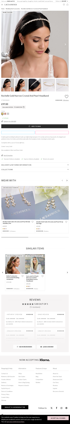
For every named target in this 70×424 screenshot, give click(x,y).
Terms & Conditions (7, 391)
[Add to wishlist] (32, 222)
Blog (37, 376)
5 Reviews (66, 100)
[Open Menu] (2, 5)
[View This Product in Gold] (2, 114)
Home (2, 8)
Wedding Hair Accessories (13, 8)
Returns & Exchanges (7, 385)
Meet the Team (57, 376)
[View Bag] (67, 5)
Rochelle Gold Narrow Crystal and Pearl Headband (34, 8)
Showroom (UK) (57, 379)
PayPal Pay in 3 (5, 388)
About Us (55, 373)
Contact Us (4, 373)
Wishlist (38, 382)
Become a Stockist (58, 391)
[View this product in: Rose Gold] (4, 228)
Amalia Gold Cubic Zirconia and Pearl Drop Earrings (49, 222)
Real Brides (39, 373)
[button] (4, 44)
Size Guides (21, 376)
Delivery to (61, 1)
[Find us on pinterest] (66, 408)
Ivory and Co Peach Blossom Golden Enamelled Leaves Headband (32, 278)
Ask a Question (8, 155)
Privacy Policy (5, 394)
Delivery (3, 382)
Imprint (55, 388)
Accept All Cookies (58, 418)
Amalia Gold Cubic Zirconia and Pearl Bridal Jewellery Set (16, 222)
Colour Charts (22, 379)
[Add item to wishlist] (66, 96)
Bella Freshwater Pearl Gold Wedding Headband (12, 277)
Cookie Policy (5, 397)
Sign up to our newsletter (15, 407)
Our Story (56, 382)
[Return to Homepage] (11, 4)
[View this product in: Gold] (3, 228)
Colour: (3, 111)
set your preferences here (15, 422)
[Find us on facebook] (56, 408)
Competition (39, 379)
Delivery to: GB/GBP (10, 121)
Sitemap (3, 400)
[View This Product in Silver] (8, 114)
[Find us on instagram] (61, 408)
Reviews (55, 385)
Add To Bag (36, 126)
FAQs (20, 373)
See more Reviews (25, 347)
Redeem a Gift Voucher (8, 376)
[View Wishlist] (64, 5)
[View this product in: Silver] (6, 228)
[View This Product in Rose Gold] (5, 114)
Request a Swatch (23, 385)
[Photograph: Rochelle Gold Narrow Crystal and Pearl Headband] (35, 44)
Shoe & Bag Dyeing (23, 382)
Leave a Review (48, 347)
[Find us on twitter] (51, 408)
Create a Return (6, 379)
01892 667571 (11, 1)
